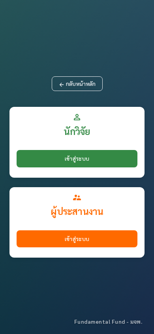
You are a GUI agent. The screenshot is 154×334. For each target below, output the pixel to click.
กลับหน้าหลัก (77, 84)
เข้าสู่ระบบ (77, 158)
